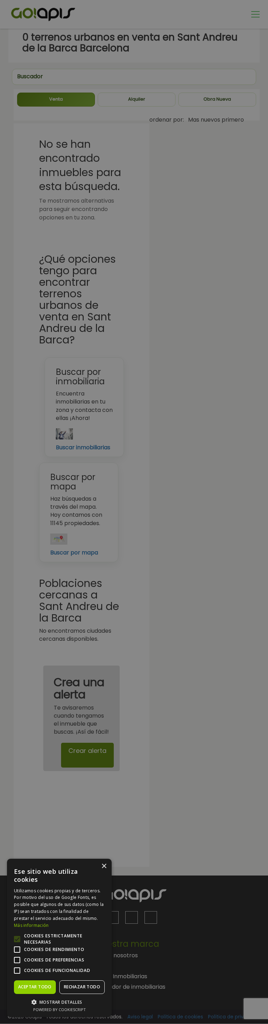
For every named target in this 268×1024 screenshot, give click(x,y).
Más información (31, 925)
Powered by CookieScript (59, 1009)
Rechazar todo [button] (82, 987)
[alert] (134, 512)
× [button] (103, 866)
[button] (59, 1001)
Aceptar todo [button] (35, 987)
